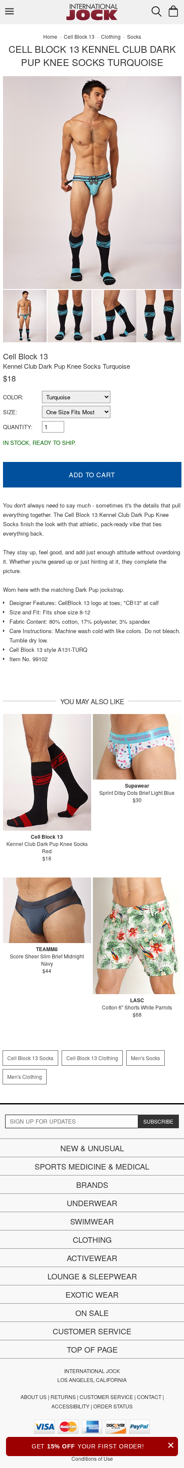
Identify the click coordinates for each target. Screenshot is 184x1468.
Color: (13, 397)
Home (50, 36)
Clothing (92, 1239)
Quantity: (18, 427)
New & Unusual (92, 1147)
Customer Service (92, 1330)
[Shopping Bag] (173, 11)
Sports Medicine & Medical (92, 1166)
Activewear (92, 1257)
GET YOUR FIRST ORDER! (103, 1445)
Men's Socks (145, 1057)
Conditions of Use (92, 1458)
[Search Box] (156, 11)
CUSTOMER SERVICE (106, 1396)
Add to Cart (92, 474)
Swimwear (92, 1221)
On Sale (92, 1312)
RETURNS (63, 1396)
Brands (92, 1184)
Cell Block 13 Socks (30, 1057)
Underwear (92, 1202)
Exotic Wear (92, 1294)
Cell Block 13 (25, 355)
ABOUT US (34, 1396)
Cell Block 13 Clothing (92, 1057)
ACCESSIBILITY (70, 1406)
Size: (10, 412)
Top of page (92, 1349)
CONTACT (149, 1396)
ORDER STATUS (113, 1406)
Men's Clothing (24, 1076)
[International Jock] (92, 6)
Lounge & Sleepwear (92, 1276)
